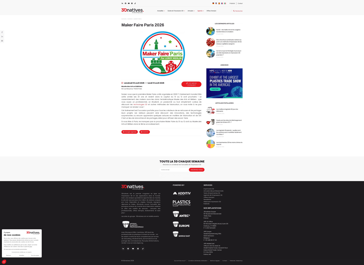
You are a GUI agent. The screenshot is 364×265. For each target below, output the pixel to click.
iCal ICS (145, 132)
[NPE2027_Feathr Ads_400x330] (224, 83)
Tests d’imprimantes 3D (212, 193)
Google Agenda (130, 132)
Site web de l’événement (192, 84)
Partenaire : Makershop (236, 260)
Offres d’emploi (211, 11)
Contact (240, 3)
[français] (222, 3)
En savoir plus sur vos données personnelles (15, 249)
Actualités (160, 11)
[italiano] (225, 3)
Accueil (123, 19)
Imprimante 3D (209, 189)
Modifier (21, 255)
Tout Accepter (35, 255)
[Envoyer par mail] (2, 41)
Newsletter (207, 199)
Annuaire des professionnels (213, 191)
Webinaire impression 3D (212, 202)
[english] (216, 3)
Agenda (199, 11)
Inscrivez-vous (197, 170)
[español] (219, 3)
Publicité (232, 3)
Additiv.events (154, 216)
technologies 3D (140, 104)
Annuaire (190, 11)
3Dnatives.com (141, 216)
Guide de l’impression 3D (175, 11)
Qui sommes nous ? (180, 260)
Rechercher (239, 11)
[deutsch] (213, 3)
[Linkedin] (2, 37)
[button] (4, 262)
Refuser (8, 255)
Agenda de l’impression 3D (213, 195)
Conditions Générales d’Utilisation (197, 260)
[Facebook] (2, 32)
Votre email (165, 170)
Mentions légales (215, 260)
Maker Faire (137, 19)
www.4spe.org (138, 243)
